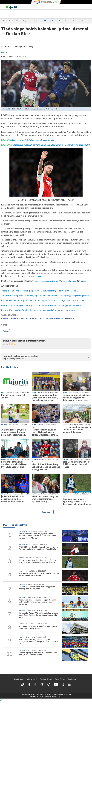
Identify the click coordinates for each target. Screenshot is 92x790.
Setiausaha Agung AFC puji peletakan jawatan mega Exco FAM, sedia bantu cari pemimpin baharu (39, 615)
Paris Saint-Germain (17, 318)
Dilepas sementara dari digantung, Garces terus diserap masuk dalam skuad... (77, 501)
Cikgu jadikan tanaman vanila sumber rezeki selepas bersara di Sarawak (77, 429)
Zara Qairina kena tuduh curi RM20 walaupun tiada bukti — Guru (76, 464)
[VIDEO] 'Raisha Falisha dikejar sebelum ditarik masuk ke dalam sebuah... (13, 499)
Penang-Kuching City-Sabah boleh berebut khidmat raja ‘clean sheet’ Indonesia (38, 310)
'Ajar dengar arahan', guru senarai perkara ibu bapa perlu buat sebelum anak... (13, 432)
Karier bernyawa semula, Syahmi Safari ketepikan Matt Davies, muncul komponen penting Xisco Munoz (37, 535)
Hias (31, 21)
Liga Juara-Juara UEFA (54, 318)
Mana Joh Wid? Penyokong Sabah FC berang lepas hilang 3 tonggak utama (46, 467)
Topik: (4, 325)
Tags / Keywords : (10, 315)
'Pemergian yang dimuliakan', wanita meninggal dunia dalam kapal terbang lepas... (76, 397)
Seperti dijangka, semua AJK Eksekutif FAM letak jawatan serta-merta (38, 653)
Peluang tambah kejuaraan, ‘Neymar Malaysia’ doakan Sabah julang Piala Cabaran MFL (38, 641)
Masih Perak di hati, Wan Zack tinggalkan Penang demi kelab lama (37, 587)
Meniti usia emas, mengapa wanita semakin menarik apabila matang (45, 499)
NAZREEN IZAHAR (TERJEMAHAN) (19, 47)
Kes (60, 21)
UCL (42, 318)
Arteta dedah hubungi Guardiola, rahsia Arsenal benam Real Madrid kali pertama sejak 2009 (51, 144)
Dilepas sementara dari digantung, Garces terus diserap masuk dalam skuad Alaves (37, 561)
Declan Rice (69, 318)
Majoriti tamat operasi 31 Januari (13, 396)
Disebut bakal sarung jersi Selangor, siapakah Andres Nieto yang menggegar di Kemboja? (42, 305)
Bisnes (67, 21)
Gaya (25, 21)
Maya (34, 392)
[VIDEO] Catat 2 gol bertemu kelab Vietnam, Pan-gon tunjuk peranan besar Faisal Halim (38, 548)
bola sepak (34, 318)
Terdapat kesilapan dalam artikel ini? (20, 356)
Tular (54, 21)
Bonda (11, 21)
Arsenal (4, 318)
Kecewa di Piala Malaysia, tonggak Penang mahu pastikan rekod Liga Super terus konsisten (37, 602)
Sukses (38, 21)
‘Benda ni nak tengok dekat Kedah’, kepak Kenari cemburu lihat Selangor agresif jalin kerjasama (45, 295)
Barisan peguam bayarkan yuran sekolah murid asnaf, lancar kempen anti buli (45, 397)
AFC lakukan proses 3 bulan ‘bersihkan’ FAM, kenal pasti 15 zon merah (38, 627)
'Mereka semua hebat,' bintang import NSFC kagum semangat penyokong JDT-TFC (39, 290)
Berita (3, 392)
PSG (27, 318)
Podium (75, 21)
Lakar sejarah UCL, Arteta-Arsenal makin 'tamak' (33, 140)
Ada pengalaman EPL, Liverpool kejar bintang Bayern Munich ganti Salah (39, 574)
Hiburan (84, 21)
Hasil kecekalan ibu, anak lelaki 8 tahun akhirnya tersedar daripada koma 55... (45, 432)
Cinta (18, 21)
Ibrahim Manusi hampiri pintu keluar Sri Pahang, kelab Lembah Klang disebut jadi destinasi (42, 300)
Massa (46, 21)
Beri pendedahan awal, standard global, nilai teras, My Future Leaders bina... (14, 464)
